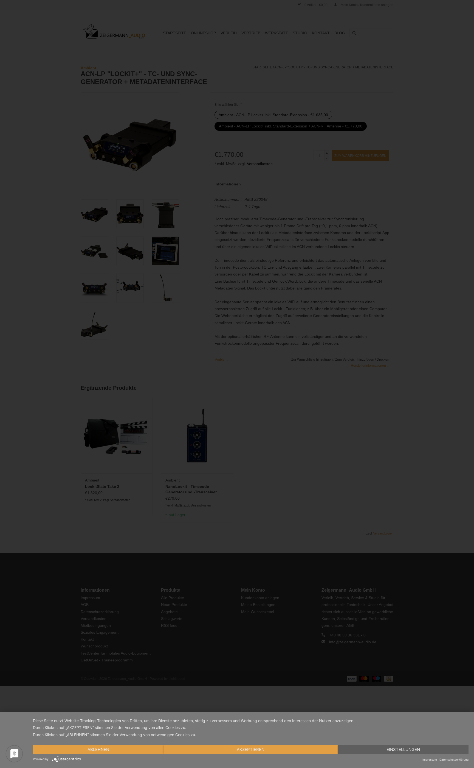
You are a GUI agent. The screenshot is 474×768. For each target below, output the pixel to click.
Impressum (429, 759)
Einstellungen (403, 749)
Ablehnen (98, 749)
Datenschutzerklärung (454, 759)
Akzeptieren (250, 749)
